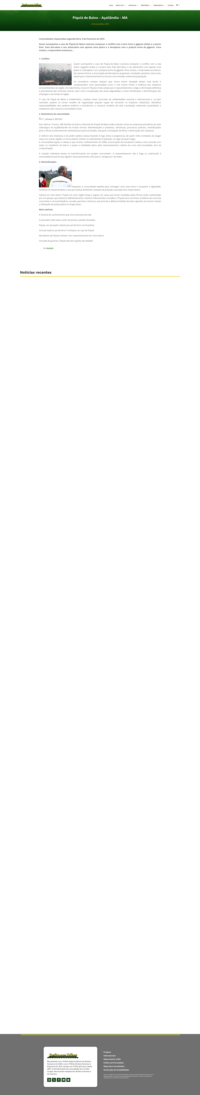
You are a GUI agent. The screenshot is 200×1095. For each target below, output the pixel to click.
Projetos (107, 1052)
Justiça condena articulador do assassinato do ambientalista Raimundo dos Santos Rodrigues (61, 790)
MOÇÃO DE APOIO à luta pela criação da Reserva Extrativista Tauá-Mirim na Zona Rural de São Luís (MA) (65, 1020)
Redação (49, 248)
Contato (171, 5)
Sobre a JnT (120, 5)
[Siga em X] (54, 1080)
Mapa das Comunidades (114, 1066)
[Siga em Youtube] (64, 1080)
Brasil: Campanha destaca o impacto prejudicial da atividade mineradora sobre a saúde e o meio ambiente (66, 491)
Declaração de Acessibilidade (116, 1070)
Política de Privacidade (114, 1063)
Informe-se (132, 5)
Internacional (109, 1055)
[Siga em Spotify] (68, 1080)
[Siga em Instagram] (49, 1080)
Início (111, 5)
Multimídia (145, 5)
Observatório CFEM (112, 1059)
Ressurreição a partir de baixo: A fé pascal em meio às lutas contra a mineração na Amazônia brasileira (65, 905)
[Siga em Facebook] (59, 1080)
